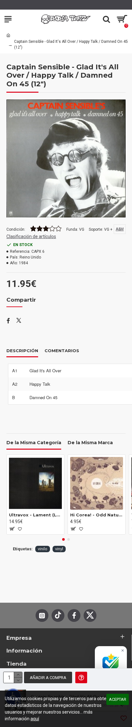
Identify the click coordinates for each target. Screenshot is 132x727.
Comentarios (62, 350)
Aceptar (117, 699)
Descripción (22, 350)
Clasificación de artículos (31, 236)
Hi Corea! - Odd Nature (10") (96, 514)
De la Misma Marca (90, 442)
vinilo (42, 548)
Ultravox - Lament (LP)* (35, 514)
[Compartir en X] (18, 321)
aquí (34, 718)
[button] (63, 539)
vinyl (59, 548)
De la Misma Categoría (33, 442)
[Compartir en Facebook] (8, 321)
